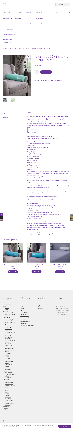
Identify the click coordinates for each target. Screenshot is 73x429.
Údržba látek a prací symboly (27, 325)
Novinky (22, 308)
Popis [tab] (4, 113)
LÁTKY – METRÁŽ (7, 13)
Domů (6, 48)
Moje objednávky (42, 306)
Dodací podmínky (24, 316)
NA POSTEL (29, 13)
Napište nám (23, 314)
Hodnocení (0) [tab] (6, 117)
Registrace (40, 308)
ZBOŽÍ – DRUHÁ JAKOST (44, 24)
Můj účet (40, 305)
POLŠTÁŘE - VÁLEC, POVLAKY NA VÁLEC (22, 48)
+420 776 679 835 (64, 312)
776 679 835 (5, 41)
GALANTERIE (19, 13)
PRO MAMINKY (6, 18)
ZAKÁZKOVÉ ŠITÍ (39, 18)
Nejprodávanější (24, 312)
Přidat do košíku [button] (12, 271)
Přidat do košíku (46, 72)
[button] (28, 57)
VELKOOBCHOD (7, 24)
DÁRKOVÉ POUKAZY (18, 24)
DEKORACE (39, 13)
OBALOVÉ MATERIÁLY (8, 29)
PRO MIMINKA (17, 18)
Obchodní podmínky (25, 321)
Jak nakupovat (24, 323)
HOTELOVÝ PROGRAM (30, 24)
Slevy (21, 310)
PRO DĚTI (28, 18)
